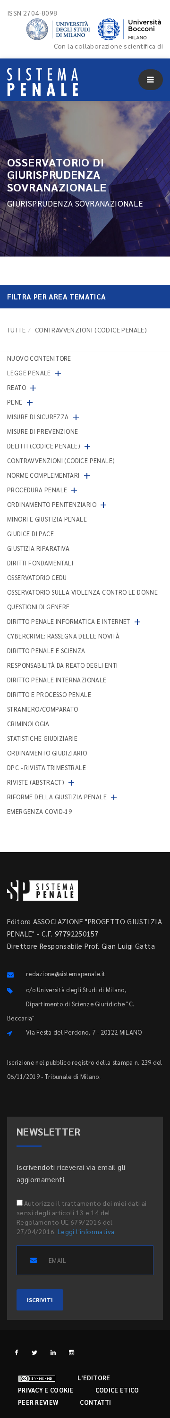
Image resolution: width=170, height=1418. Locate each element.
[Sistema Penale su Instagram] (71, 1352)
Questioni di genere (38, 607)
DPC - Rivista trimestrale (46, 767)
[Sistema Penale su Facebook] (16, 1352)
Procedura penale (37, 490)
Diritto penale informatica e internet (68, 621)
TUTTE (16, 329)
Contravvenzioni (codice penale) (61, 460)
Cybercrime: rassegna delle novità (63, 636)
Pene (15, 402)
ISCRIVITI (40, 1299)
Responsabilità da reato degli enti (62, 665)
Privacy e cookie (46, 1390)
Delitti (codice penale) (43, 446)
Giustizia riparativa (38, 548)
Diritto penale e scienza (46, 651)
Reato (16, 387)
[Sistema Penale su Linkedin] (53, 1352)
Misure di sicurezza (38, 417)
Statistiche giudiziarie (42, 738)
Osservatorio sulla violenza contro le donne (82, 592)
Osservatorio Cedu (37, 577)
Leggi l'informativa (86, 1231)
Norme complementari (43, 475)
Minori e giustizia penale (47, 519)
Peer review (38, 1402)
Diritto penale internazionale (57, 680)
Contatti (95, 1402)
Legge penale (29, 373)
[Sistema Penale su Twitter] (35, 1352)
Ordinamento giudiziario (47, 753)
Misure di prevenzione (42, 431)
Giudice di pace (30, 534)
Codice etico (117, 1390)
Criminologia (28, 724)
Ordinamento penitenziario (51, 504)
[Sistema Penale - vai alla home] (42, 82)
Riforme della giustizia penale (57, 797)
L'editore (93, 1378)
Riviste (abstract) (35, 782)
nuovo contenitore (39, 358)
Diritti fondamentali (40, 563)
